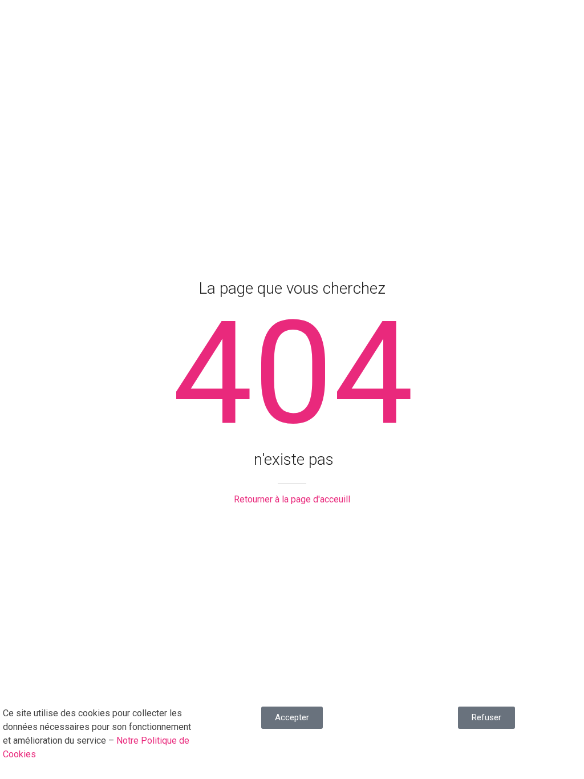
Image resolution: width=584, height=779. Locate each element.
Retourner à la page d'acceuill (292, 499)
